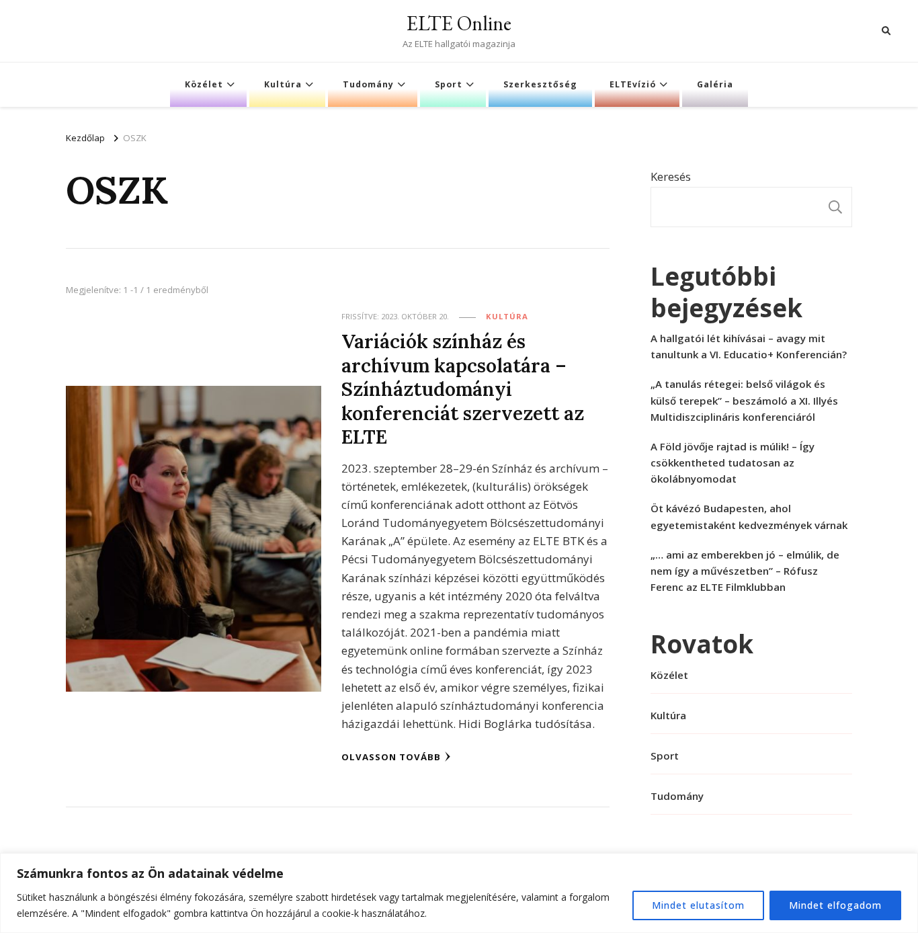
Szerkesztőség (540, 84)
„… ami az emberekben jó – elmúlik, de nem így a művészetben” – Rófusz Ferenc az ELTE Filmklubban (745, 571)
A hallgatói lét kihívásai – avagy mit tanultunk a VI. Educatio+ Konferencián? (749, 346)
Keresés (671, 176)
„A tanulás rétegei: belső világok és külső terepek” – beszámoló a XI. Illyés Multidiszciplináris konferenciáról (744, 400)
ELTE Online (459, 23)
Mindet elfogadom (835, 905)
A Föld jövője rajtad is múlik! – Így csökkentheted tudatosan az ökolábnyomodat (733, 462)
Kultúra (283, 84)
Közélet (204, 84)
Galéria (715, 84)
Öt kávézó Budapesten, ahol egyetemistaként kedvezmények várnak (749, 516)
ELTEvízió (633, 84)
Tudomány (368, 84)
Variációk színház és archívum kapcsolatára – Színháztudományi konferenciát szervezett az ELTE (462, 389)
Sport (448, 84)
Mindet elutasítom (698, 905)
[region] (459, 893)
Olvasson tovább (391, 757)
